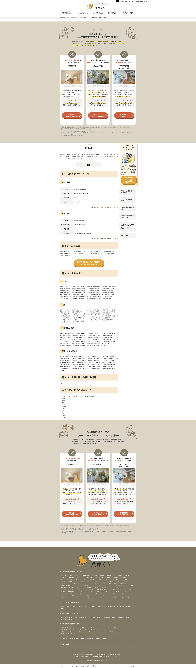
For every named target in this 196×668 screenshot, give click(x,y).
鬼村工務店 (111, 582)
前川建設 (72, 596)
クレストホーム (101, 586)
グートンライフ (80, 592)
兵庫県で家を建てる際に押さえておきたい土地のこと (103, 630)
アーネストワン (80, 588)
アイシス (119, 582)
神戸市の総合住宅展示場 (66, 617)
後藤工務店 (63, 588)
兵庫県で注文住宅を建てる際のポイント (113, 12)
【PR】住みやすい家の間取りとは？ (129, 12)
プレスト (104, 582)
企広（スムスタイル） (84, 584)
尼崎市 (63, 402)
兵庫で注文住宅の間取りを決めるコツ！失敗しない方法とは (74, 630)
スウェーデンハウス (106, 592)
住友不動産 (116, 592)
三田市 (63, 417)
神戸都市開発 (86, 576)
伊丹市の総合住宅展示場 (66, 619)
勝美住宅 (63, 592)
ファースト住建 (99, 578)
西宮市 (63, 400)
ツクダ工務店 (73, 584)
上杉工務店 (119, 576)
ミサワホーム (96, 596)
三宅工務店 (112, 596)
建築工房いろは (110, 576)
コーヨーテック (90, 592)
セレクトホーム (64, 590)
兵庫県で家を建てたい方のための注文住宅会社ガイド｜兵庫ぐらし (135, 1)
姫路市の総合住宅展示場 (123, 617)
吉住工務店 (94, 598)
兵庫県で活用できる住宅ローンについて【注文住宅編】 (73, 632)
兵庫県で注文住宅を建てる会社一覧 (67, 12)
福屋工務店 (124, 594)
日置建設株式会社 (124, 584)
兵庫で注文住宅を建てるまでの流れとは (98, 632)
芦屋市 (63, 413)
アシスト (77, 582)
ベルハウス (73, 590)
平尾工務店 (102, 598)
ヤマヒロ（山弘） (129, 586)
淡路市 (63, 415)
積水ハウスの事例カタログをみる (98, 115)
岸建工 (115, 584)
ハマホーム (77, 576)
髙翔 (71, 576)
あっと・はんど (95, 582)
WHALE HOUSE (127, 582)
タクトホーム (64, 584)
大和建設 (95, 594)
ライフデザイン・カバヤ (124, 598)
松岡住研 (127, 576)
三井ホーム (104, 596)
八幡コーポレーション (66, 598)
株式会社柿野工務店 (65, 586)
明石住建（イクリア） (102, 590)
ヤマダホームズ (77, 598)
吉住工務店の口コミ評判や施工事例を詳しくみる (103, 207)
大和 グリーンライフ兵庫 (66, 580)
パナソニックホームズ (105, 594)
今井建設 (93, 586)
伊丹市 (62, 608)
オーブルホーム (85, 582)
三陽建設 (70, 582)
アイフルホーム (82, 590)
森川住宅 (103, 584)
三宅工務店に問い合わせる (124, 115)
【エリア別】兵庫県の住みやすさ (127, 200)
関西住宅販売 (71, 592)
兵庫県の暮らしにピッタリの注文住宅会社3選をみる (129, 180)
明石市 (63, 404)
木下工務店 (96, 588)
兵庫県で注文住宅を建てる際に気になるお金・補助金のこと (74, 628)
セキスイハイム (64, 594)
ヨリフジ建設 (124, 580)
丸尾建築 (88, 596)
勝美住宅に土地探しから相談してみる (72, 115)
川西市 (129, 606)
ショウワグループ (112, 598)
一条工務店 (129, 590)
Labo (131, 580)
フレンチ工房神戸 (84, 586)
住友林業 (124, 592)
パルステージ (95, 584)
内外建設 (84, 580)
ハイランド (63, 578)
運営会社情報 (124, 235)
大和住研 (77, 580)
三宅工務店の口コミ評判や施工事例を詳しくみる (103, 238)
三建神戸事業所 (118, 586)
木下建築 (108, 578)
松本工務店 (104, 588)
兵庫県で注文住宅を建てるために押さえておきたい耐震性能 (104, 628)
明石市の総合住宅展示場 (94, 617)
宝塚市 (63, 411)
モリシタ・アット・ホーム (124, 596)
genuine (75, 586)
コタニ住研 (94, 576)
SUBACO (63, 582)
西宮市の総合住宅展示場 (80, 617)
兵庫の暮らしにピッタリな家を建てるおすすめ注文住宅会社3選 (89, 263)
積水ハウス (73, 594)
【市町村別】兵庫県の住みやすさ (83, 12)
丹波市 (123, 606)
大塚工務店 (115, 578)
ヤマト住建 (86, 598)
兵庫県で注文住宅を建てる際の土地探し (119, 632)
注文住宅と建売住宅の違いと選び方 (69, 634)
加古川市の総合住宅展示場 (109, 617)
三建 (98, 592)
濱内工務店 (71, 588)
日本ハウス (131, 588)
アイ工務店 (91, 590)
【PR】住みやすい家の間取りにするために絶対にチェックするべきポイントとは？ (127, 226)
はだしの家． (90, 578)
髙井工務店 (115, 580)
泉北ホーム (81, 594)
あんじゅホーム (80, 578)
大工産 (88, 594)
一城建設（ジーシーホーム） (103, 580)
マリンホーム (80, 596)
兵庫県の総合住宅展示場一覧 (98, 12)
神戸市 (63, 398)
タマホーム (123, 588)
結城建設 (102, 576)
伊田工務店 (71, 578)
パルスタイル (116, 594)
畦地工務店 (123, 578)
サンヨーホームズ (114, 588)
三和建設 (89, 588)
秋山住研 (112, 590)
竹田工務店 (91, 580)
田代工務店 (109, 586)
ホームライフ (64, 596)
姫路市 (63, 409)
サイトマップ (132, 666)
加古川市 (64, 407)
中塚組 (109, 584)
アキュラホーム (120, 590)
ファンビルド (64, 576)
